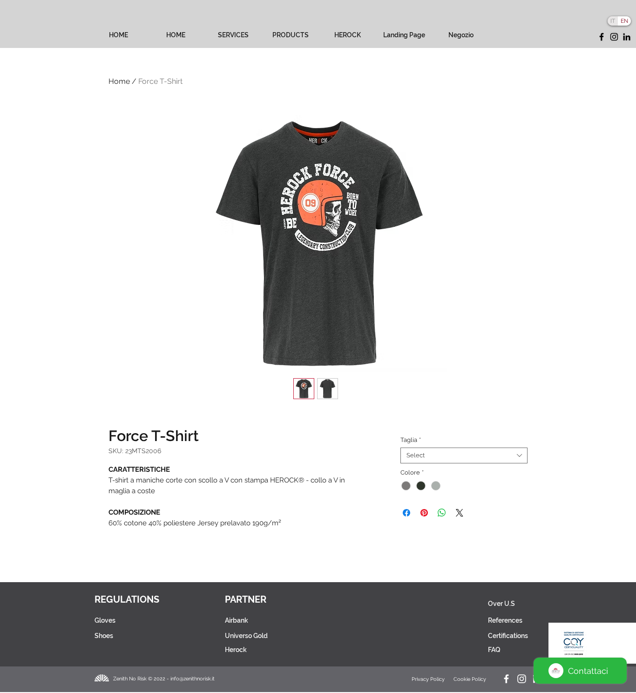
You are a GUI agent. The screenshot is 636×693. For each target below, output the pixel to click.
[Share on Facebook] (406, 512)
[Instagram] (614, 37)
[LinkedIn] (627, 37)
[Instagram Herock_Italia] (522, 679)
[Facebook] (601, 37)
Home (119, 81)
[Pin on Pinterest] (424, 512)
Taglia (410, 439)
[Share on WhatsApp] (441, 512)
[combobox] (464, 455)
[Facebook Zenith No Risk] (506, 679)
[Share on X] (459, 512)
